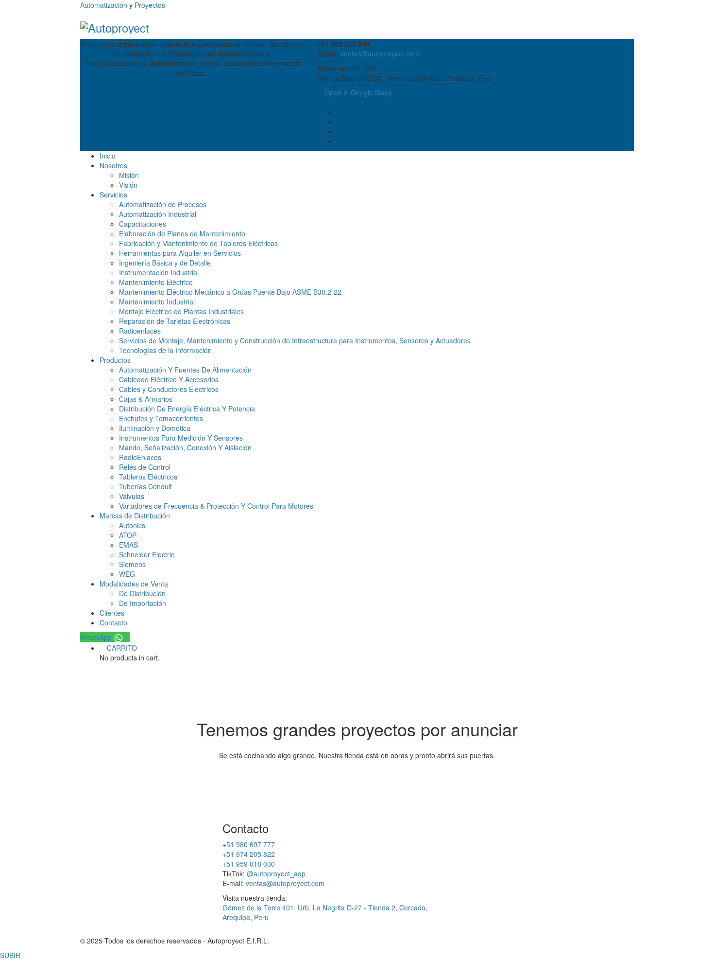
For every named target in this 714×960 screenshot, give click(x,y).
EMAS (128, 545)
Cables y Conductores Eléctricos (169, 389)
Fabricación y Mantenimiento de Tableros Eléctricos (198, 243)
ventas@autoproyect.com (379, 53)
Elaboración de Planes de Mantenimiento (182, 233)
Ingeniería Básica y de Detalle (165, 262)
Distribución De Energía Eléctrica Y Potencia (187, 408)
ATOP (127, 535)
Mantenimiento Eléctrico (156, 282)
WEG (127, 574)
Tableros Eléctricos (148, 476)
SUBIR (10, 955)
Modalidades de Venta (134, 583)
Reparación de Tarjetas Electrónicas (174, 321)
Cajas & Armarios (145, 399)
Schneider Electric (146, 554)
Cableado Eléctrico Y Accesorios (169, 379)
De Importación (142, 603)
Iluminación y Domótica (154, 428)
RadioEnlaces (140, 457)
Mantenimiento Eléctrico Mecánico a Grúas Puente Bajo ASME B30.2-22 (230, 292)
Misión (129, 175)
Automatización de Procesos (162, 204)
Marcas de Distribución (135, 515)
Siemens (132, 564)
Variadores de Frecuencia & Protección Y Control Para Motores (216, 506)
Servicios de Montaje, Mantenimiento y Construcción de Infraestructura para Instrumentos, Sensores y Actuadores (295, 340)
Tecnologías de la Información (165, 350)
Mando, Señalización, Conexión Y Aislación (185, 447)
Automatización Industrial (157, 214)
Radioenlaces (140, 331)
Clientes (112, 613)
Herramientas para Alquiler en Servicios (180, 253)
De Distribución (142, 593)
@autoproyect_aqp (276, 873)
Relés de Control (144, 467)
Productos (115, 360)
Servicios (113, 194)
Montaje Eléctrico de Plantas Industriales (181, 311)
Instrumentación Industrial (159, 272)
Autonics (132, 525)
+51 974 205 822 (248, 854)
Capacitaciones (142, 224)
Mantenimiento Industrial (157, 301)
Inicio (108, 155)
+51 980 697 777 (248, 844)
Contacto (113, 622)
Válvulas (131, 496)
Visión (128, 185)
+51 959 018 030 (248, 864)
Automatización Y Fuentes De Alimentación (185, 369)
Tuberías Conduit (145, 486)
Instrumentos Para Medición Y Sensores (181, 438)
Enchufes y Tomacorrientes (161, 418)
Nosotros (113, 165)
